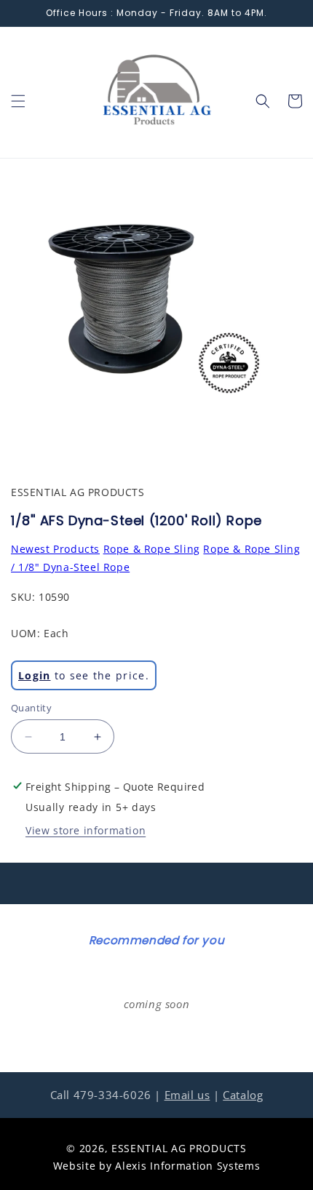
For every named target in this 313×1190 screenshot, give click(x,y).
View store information (85, 830)
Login (34, 675)
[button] (18, 101)
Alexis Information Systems (187, 1166)
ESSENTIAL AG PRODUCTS (179, 1148)
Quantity (31, 707)
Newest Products (55, 549)
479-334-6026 (112, 1094)
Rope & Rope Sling (151, 549)
